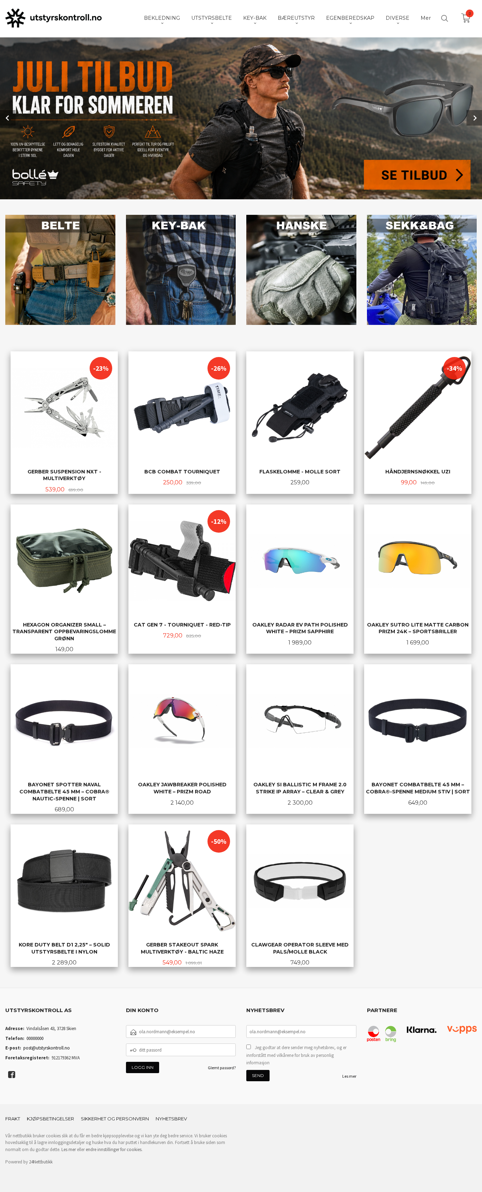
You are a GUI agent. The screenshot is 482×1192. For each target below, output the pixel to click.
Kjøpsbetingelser (50, 1118)
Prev (8, 118)
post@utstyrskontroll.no (46, 1048)
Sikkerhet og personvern (115, 1118)
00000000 (34, 1038)
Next (474, 118)
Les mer (349, 1076)
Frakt (12, 1118)
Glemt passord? (222, 1067)
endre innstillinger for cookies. (114, 1149)
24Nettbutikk (41, 1162)
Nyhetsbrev (171, 1118)
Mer (426, 18)
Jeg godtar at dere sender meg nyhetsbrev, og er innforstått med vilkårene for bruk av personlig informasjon (296, 1055)
